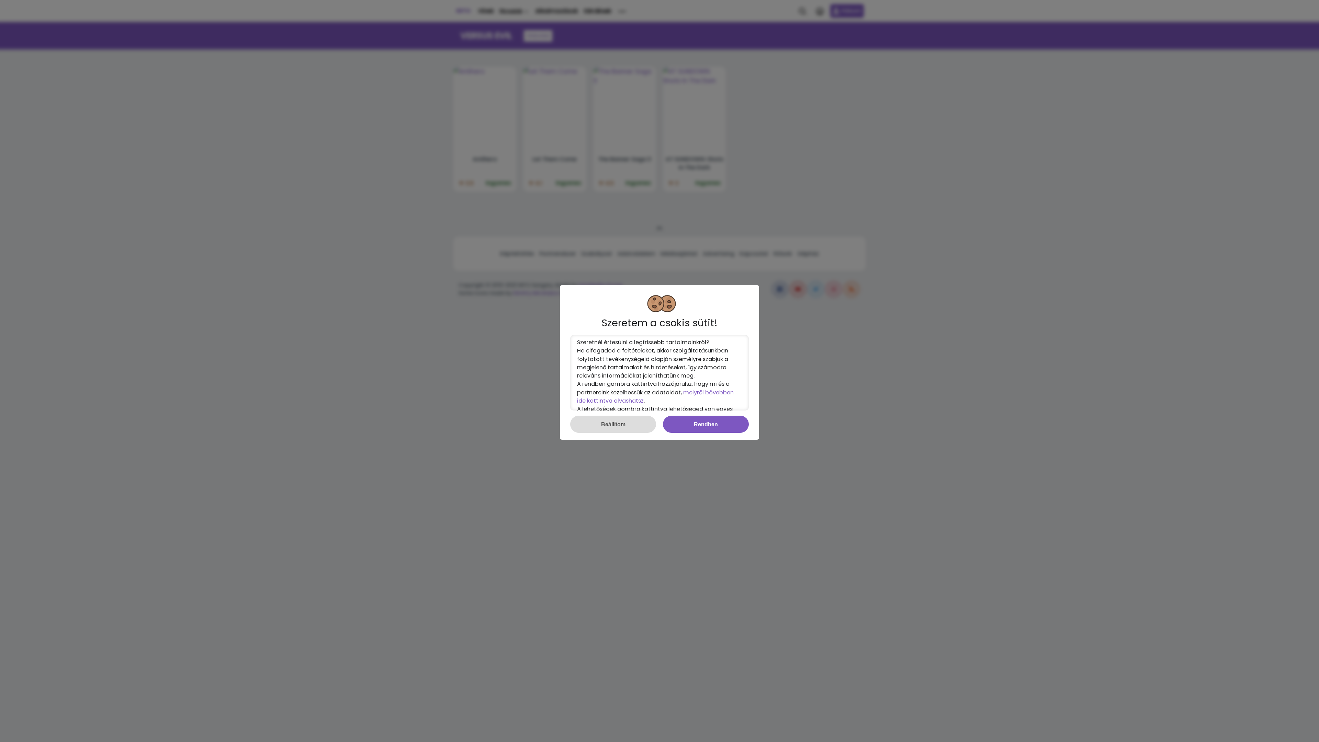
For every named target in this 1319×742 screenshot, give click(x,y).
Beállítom (613, 424)
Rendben (706, 424)
